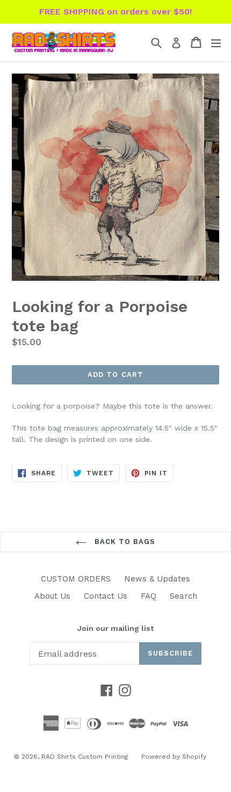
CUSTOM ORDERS (76, 579)
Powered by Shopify (173, 756)
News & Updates (157, 579)
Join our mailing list (115, 628)
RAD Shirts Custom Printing (84, 756)
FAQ (148, 596)
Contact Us (105, 596)
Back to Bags (124, 541)
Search (183, 596)
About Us (52, 596)
